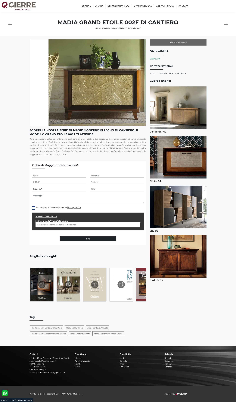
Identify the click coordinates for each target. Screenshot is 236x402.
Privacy (4, 400)
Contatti (183, 6)
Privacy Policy (74, 207)
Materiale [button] (162, 73)
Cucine (99, 6)
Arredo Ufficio (165, 6)
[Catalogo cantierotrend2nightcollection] (121, 284)
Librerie (78, 358)
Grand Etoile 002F (133, 28)
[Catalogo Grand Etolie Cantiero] (68, 284)
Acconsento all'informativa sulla (58, 207)
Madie (121, 28)
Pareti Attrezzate (82, 360)
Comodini (124, 360)
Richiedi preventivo (178, 42)
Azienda (86, 6)
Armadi (123, 363)
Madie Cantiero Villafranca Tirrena (108, 333)
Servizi (168, 358)
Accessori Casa (143, 6)
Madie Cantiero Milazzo (80, 333)
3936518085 (40, 369)
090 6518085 (39, 366)
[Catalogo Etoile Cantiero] (42, 284)
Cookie (11, 400)
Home (97, 28)
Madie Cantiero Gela (74, 327)
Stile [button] (171, 73)
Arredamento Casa (119, 6)
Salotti (78, 363)
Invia (88, 238)
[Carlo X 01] (10, 24)
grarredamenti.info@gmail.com (50, 372)
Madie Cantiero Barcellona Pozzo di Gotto (49, 333)
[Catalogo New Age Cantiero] (94, 284)
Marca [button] (153, 73)
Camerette (124, 366)
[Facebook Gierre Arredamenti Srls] (83, 393)
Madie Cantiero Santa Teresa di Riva (47, 327)
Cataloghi (169, 360)
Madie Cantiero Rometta (97, 327)
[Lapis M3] (226, 24)
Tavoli (77, 366)
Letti (122, 358)
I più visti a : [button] (181, 73)
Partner (168, 363)
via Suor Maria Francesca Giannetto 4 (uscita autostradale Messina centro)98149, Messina (50, 361)
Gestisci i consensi (25, 400)
